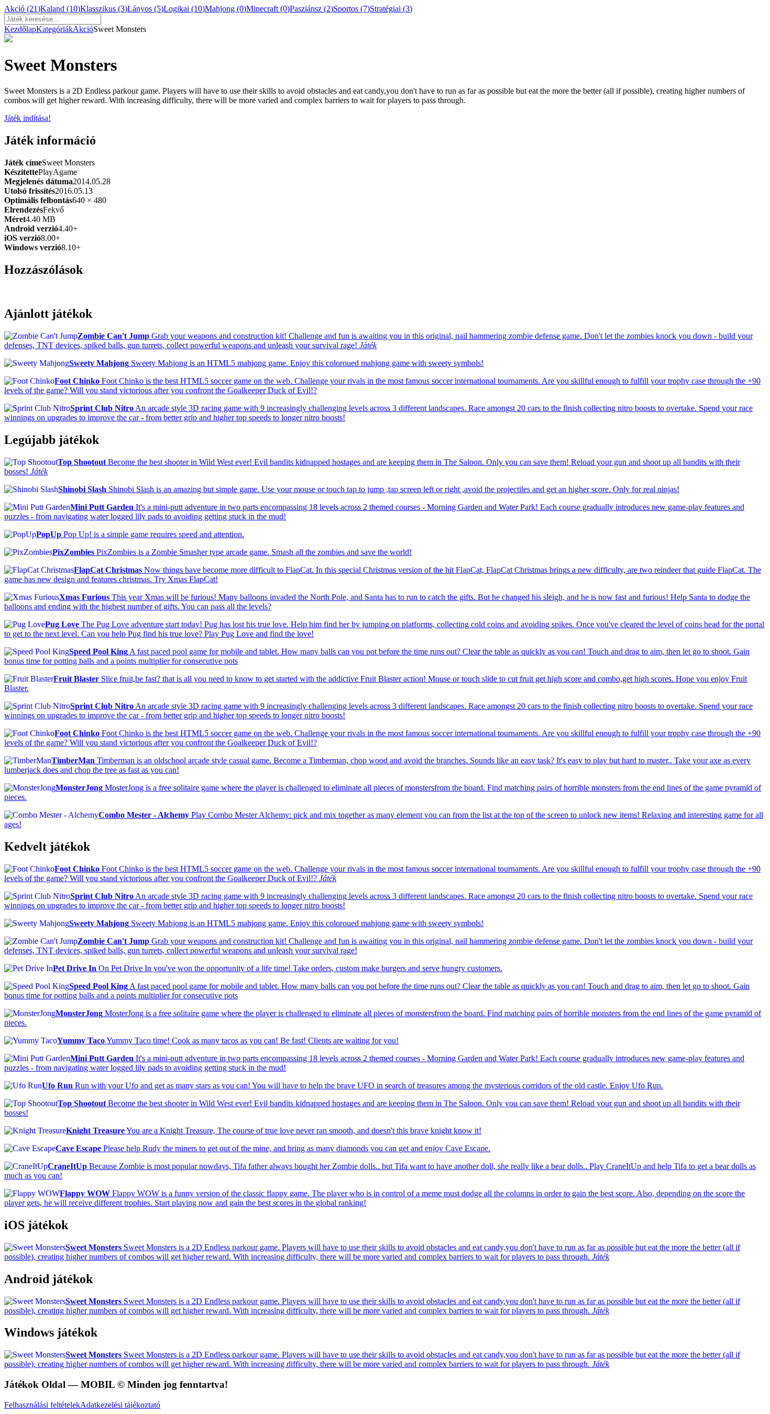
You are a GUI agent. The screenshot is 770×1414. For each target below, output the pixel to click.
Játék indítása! (27, 118)
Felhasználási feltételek (42, 1404)
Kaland (60, 8)
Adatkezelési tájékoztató (120, 1404)
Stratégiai (391, 8)
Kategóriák (54, 29)
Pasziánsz (311, 8)
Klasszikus (103, 8)
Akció (22, 8)
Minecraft (268, 8)
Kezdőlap (20, 29)
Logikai (184, 8)
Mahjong (225, 8)
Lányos (145, 8)
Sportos (351, 8)
